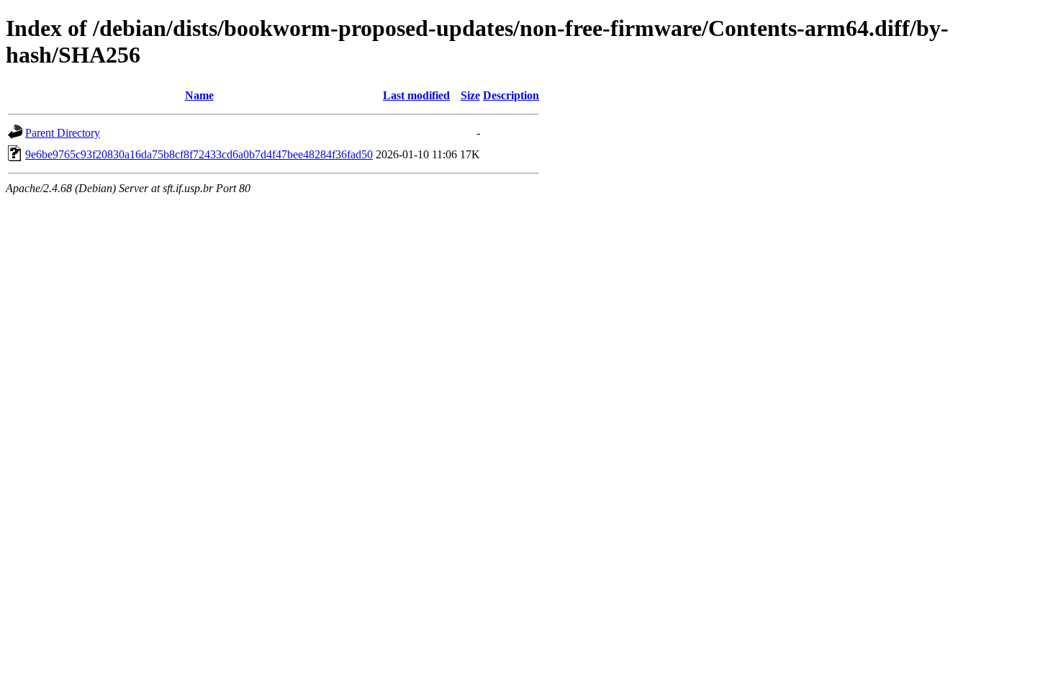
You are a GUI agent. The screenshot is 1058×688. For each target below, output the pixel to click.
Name (199, 95)
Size (470, 95)
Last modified (416, 95)
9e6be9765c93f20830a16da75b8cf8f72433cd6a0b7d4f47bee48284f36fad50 (199, 154)
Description (511, 95)
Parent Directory (62, 133)
